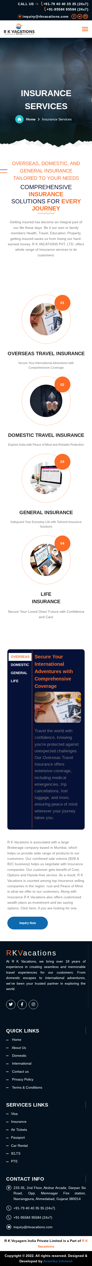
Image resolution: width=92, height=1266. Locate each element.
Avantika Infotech (58, 1261)
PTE (14, 1161)
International (21, 1063)
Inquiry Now (27, 923)
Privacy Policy (22, 1079)
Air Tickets (19, 1130)
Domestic (18, 1055)
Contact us (20, 1071)
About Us (18, 1048)
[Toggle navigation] (85, 29)
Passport (18, 1137)
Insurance (18, 1121)
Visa (14, 1114)
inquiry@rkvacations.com (45, 16)
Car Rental (19, 1146)
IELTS (15, 1153)
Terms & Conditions (26, 1087)
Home (31, 119)
